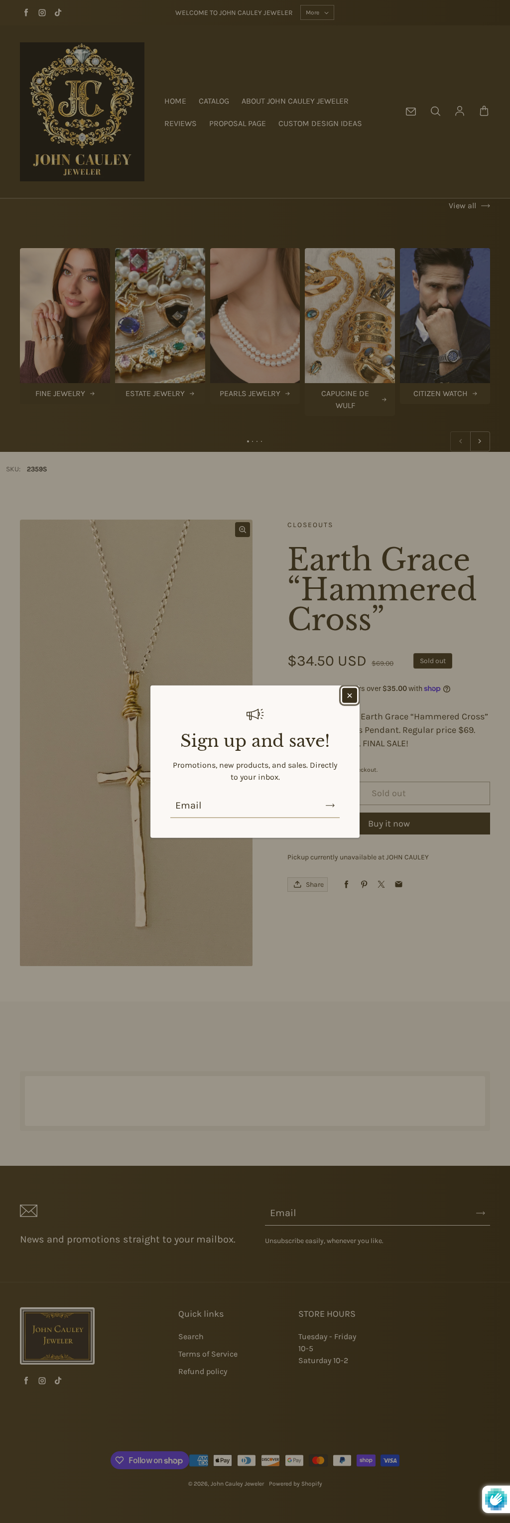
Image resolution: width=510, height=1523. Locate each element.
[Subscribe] (330, 805)
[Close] (349, 695)
